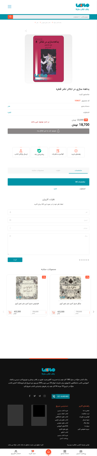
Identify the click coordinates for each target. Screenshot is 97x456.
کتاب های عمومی (46, 23)
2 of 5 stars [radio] (86, 260)
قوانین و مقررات (58, 154)
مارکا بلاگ (86, 423)
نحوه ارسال (86, 420)
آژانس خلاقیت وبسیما (74, 445)
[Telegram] (40, 396)
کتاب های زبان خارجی (61, 420)
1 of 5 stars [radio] (88, 260)
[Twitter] (35, 396)
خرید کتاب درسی (62, 411)
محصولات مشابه (38, 170)
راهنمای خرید (76, 154)
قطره (55, 189)
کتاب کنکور (64, 432)
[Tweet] (39, 31)
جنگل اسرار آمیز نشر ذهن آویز (70, 304)
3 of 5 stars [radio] (84, 260)
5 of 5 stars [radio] (80, 260)
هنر (37, 23)
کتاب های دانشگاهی (62, 417)
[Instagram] (45, 396)
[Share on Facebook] (30, 31)
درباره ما (87, 426)
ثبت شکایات (85, 414)
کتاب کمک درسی (62, 414)
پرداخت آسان (64, 438)
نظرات (58, 170)
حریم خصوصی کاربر (83, 429)
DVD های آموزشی (62, 426)
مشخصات (78, 170)
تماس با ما (86, 411)
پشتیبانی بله (39, 154)
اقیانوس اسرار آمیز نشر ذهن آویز (27, 304)
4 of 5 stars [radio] (82, 260)
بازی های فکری (63, 429)
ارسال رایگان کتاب (21, 154)
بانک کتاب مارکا (57, 23)
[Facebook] (30, 396)
